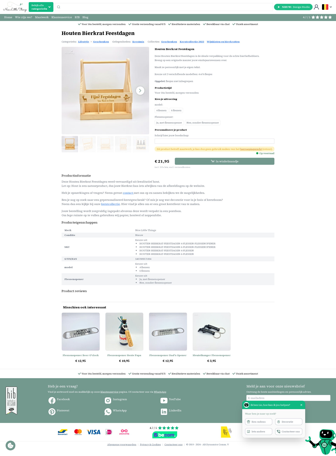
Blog (85, 17)
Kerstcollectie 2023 (192, 41)
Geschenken (101, 41)
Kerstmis (138, 41)
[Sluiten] (301, 404)
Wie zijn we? (23, 17)
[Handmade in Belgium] (11, 401)
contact (128, 193)
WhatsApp (160, 392)
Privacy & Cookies (150, 444)
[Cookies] (10, 445)
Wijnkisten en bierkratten (223, 41)
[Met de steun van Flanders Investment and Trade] (226, 432)
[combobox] (164, 7)
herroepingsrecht (251, 149)
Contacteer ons (173, 444)
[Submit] (59, 7)
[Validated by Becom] (164, 434)
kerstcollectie (110, 204)
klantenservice (109, 392)
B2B (77, 17)
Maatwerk (42, 17)
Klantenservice (61, 17)
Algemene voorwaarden (121, 444)
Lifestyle (83, 41)
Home (8, 17)
